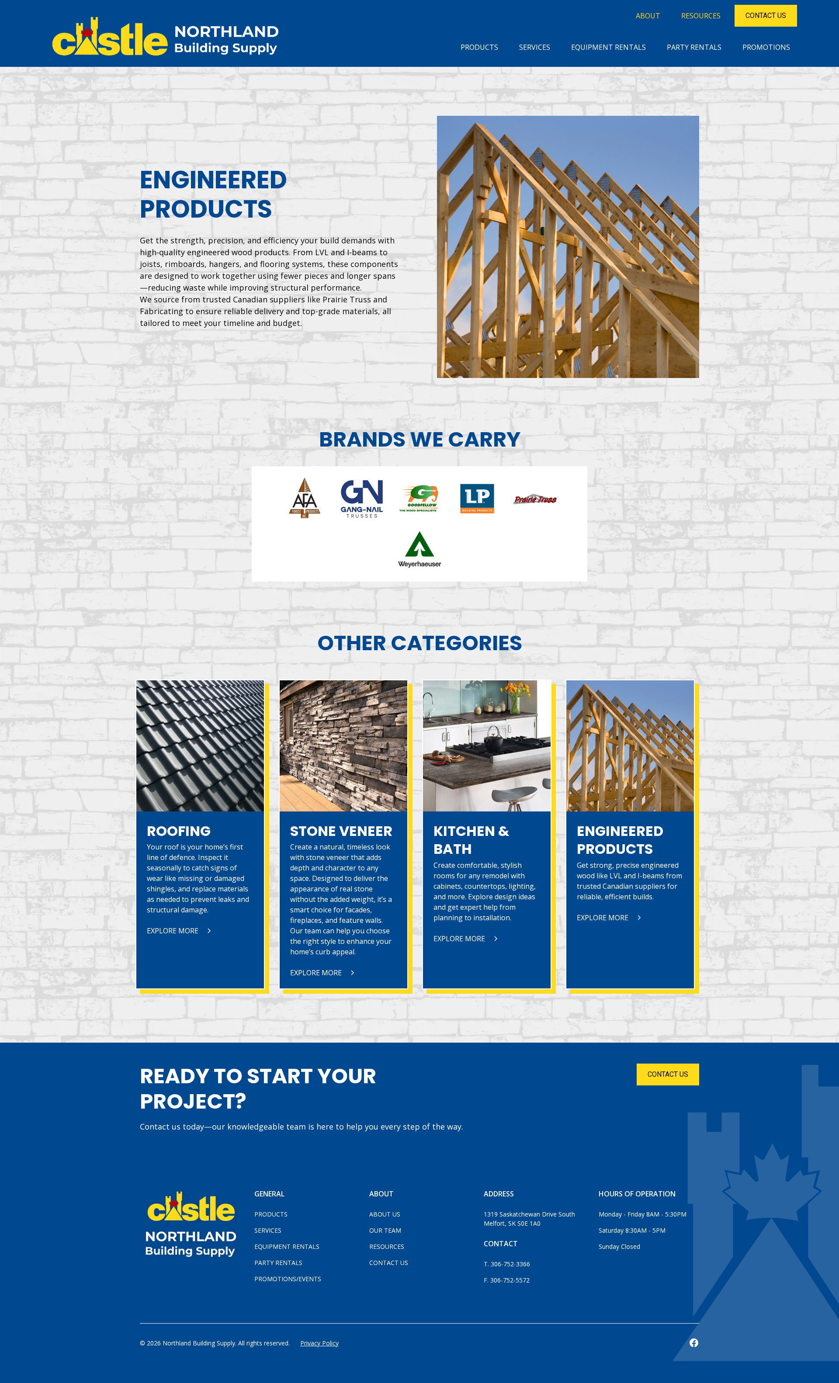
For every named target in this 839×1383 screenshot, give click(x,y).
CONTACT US (668, 1074)
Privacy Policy (319, 1343)
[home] (169, 40)
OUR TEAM (385, 1230)
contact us (765, 15)
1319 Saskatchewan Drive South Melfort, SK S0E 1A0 (530, 1218)
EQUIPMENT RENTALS (608, 47)
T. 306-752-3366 (507, 1264)
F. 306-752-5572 (507, 1280)
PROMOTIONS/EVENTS (287, 1279)
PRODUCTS (479, 47)
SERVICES (534, 47)
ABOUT (648, 16)
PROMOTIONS (766, 47)
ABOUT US (384, 1214)
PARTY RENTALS (694, 47)
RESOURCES (701, 16)
